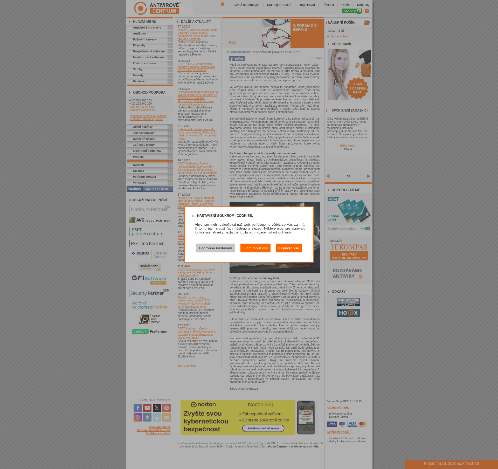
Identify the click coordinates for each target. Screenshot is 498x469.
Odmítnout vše (256, 248)
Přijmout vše (289, 248)
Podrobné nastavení (215, 248)
